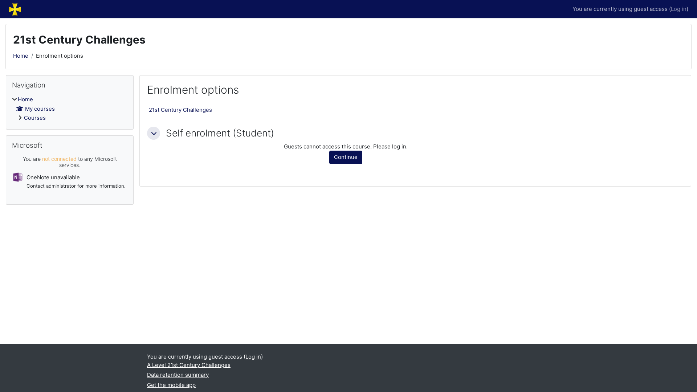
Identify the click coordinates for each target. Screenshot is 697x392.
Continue (346, 157)
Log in (678, 8)
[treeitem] (69, 108)
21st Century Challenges (180, 109)
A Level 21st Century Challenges (189, 365)
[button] (153, 133)
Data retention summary (178, 374)
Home (20, 55)
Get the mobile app (171, 384)
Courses (35, 117)
